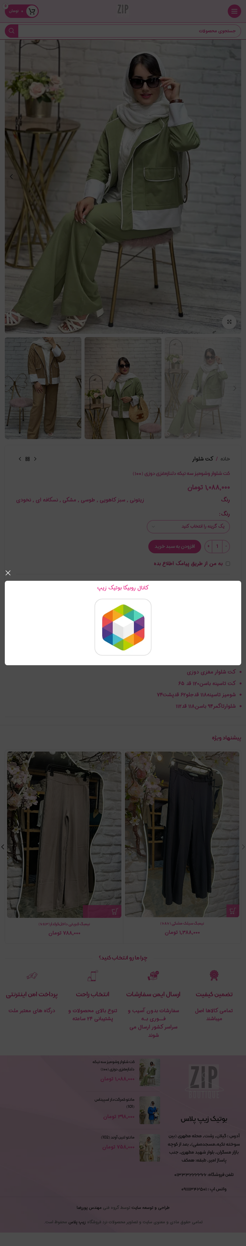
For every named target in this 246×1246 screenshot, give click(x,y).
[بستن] (8, 573)
